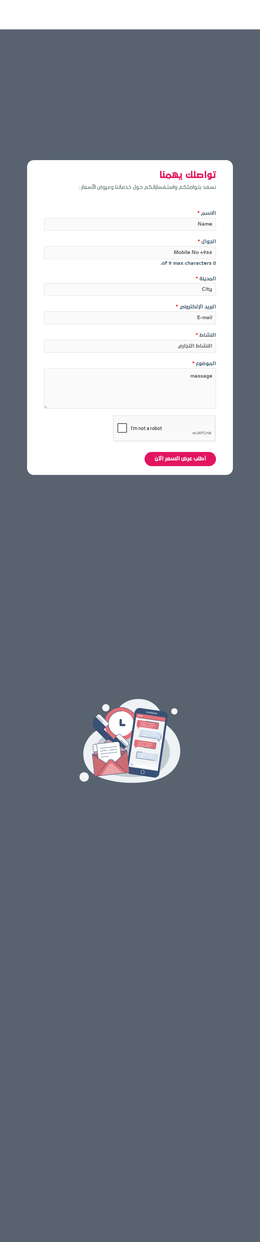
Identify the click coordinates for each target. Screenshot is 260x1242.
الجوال (207, 241)
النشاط (206, 335)
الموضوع (204, 363)
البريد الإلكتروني (196, 307)
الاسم (206, 213)
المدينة (206, 279)
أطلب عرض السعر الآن (180, 458)
